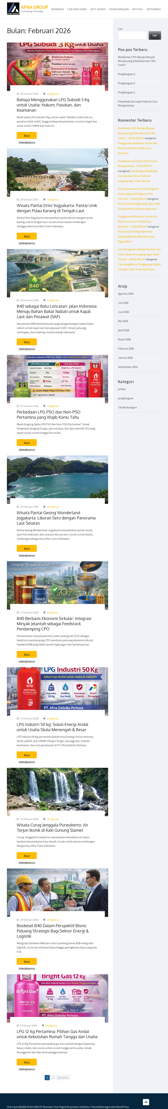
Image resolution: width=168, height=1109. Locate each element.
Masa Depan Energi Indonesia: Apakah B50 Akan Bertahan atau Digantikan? (136, 236)
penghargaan (125, 398)
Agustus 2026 (125, 293)
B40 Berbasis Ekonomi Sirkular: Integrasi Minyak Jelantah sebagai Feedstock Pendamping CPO (54, 623)
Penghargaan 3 (126, 74)
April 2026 (123, 330)
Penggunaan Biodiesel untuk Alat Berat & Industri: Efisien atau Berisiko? (137, 148)
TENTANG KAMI (77, 9)
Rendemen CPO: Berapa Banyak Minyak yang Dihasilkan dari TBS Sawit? (137, 61)
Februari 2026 (126, 348)
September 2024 (127, 367)
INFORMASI (154, 9)
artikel (122, 389)
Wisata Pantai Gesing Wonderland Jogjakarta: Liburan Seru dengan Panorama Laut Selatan (56, 518)
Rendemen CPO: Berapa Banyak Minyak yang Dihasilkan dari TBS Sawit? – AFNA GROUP (137, 133)
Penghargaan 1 (126, 92)
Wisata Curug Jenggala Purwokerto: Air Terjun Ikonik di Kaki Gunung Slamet (52, 827)
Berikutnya (63, 1077)
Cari (120, 29)
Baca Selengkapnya (27, 136)
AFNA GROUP (34, 7)
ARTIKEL (137, 9)
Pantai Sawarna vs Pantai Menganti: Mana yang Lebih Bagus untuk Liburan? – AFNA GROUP (138, 194)
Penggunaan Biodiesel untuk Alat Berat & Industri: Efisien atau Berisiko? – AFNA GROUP (137, 221)
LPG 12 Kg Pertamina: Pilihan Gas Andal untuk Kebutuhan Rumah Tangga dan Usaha (57, 1034)
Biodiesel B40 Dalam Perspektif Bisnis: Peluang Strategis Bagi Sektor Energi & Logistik (53, 931)
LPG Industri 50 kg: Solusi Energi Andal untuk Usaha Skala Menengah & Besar (52, 727)
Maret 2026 (124, 339)
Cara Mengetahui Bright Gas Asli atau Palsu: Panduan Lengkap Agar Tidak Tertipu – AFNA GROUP (139, 254)
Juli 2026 (123, 303)
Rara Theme (92, 1107)
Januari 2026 (125, 358)
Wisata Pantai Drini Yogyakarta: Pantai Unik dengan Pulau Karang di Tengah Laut (57, 208)
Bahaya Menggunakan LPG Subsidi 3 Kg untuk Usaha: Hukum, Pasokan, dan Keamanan (53, 105)
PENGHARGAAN (119, 9)
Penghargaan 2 (126, 83)
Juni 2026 (123, 312)
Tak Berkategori (127, 407)
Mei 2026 (123, 321)
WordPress (122, 1107)
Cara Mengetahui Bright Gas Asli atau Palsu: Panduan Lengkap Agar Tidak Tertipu (138, 176)
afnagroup (53, 93)
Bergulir (146, 1102)
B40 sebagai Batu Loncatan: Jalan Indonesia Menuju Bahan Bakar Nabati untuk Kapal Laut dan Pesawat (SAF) (57, 311)
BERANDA (58, 9)
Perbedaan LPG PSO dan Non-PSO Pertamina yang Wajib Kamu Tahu (48, 414)
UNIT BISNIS (98, 9)
